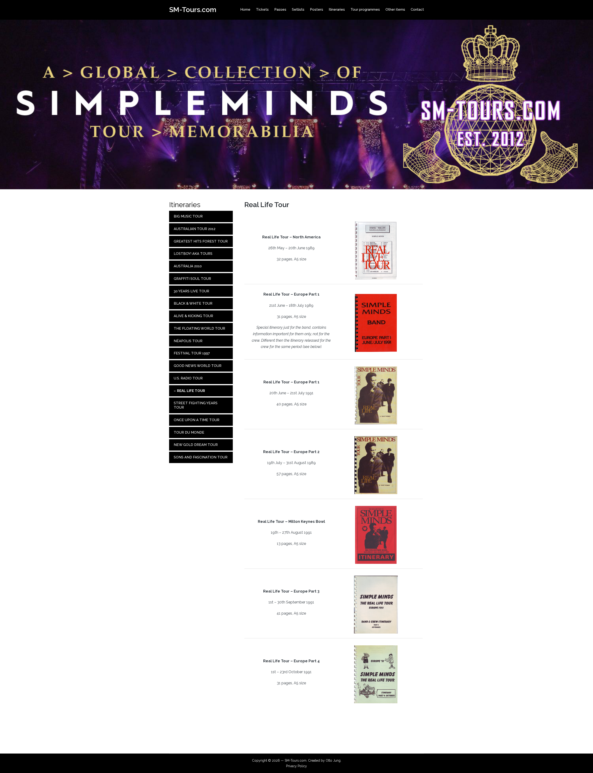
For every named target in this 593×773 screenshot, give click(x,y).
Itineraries (184, 205)
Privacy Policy (296, 766)
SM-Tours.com (192, 9)
